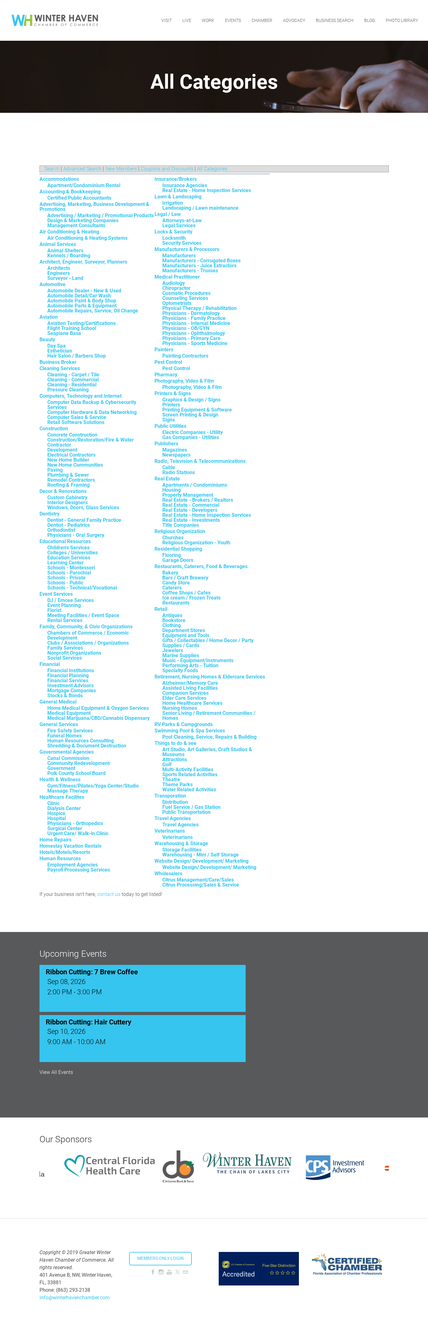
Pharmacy (165, 375)
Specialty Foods (180, 670)
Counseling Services (185, 298)
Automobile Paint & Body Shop (81, 301)
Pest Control (168, 362)
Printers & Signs (172, 393)
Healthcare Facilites (61, 797)
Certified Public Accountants (79, 198)
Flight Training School (71, 328)
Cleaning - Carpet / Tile (73, 375)
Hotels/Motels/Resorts (64, 852)
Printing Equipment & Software (197, 410)
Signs (168, 420)
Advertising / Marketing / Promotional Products (100, 215)
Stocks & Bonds (65, 696)
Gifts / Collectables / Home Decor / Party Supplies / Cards (207, 642)
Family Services (65, 648)
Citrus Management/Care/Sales (198, 880)
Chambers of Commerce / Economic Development (88, 635)
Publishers (166, 444)
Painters (163, 350)
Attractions (174, 759)
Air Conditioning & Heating (69, 232)
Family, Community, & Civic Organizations (86, 627)
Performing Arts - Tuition (190, 665)
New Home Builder (68, 460)
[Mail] (185, 1272)
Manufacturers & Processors (186, 249)
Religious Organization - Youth (196, 543)
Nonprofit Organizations (74, 653)
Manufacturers (179, 256)
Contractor (59, 445)
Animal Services (57, 244)
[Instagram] (161, 1272)
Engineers (58, 273)
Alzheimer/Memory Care (190, 683)
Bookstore (173, 620)
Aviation (48, 317)
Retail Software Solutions (75, 422)
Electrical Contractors (71, 455)
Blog (369, 20)
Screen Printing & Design (190, 415)
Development (62, 450)
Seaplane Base (64, 333)
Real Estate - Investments (191, 520)
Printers (171, 405)
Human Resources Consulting (80, 741)
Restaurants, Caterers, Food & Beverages (201, 566)
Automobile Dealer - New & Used (84, 291)
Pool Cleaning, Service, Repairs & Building (209, 737)
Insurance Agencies (184, 185)
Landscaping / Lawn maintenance (200, 208)
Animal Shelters (65, 251)
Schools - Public (65, 583)
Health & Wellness (60, 780)
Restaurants (176, 603)
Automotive (52, 284)
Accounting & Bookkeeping (70, 192)
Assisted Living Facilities (190, 688)
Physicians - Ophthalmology (193, 333)
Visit (166, 20)
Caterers (172, 588)
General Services (58, 724)
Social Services (64, 658)
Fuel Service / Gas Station (191, 807)
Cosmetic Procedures (186, 293)
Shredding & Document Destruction (86, 746)
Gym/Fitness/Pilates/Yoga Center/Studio (93, 786)
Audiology (173, 283)
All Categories (212, 169)
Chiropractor (176, 288)
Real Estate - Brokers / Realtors (197, 500)
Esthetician (59, 351)
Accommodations (59, 179)
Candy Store (176, 583)
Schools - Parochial (69, 573)
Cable (168, 467)
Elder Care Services (184, 698)
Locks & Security (173, 232)
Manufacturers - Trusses (190, 271)
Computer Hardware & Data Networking (92, 412)
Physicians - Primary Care (191, 338)
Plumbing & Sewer (68, 475)
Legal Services (179, 225)
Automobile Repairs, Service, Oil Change (92, 311)
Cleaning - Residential (72, 385)
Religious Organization (179, 531)
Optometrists (176, 303)
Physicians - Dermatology (191, 313)
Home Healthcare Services (192, 703)
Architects (58, 268)
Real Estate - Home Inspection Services (206, 190)
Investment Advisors (70, 685)
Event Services (56, 594)
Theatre (171, 780)
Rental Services (64, 620)
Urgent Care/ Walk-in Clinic (77, 833)
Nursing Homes (179, 708)
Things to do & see (175, 743)
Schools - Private (66, 578)
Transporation (170, 796)
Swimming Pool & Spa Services (189, 731)
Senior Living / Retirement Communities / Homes (208, 715)
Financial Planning (68, 675)
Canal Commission (68, 758)
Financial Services (67, 680)
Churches (173, 538)
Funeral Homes (64, 736)
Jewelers (172, 650)
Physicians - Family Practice (194, 318)
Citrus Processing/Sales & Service (200, 885)
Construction (53, 429)
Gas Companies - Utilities (190, 437)
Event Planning (64, 605)
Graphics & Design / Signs (191, 400)
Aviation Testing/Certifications (81, 323)
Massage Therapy (67, 791)
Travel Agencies (172, 818)
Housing (171, 490)
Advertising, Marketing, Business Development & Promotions (94, 206)
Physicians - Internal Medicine (196, 323)
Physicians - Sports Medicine (194, 343)
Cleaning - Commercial (73, 380)
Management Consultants (76, 225)
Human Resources (60, 858)
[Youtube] (169, 1272)
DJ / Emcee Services (70, 600)
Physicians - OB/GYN (185, 328)
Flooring (171, 555)
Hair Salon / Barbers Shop (76, 356)
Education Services (68, 558)
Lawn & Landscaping (177, 197)
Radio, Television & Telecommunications (200, 461)
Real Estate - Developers (189, 510)
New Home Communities (75, 465)
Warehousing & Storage (181, 843)
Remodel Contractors (71, 480)
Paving (55, 470)
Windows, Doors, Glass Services (83, 507)
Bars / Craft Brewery (185, 578)
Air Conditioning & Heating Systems (87, 238)
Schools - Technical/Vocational (82, 588)
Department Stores (183, 630)
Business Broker (57, 362)
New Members (121, 169)
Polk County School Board (76, 773)
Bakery (170, 573)
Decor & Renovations (62, 491)
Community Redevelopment (78, 763)
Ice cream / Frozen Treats (191, 598)
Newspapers (176, 455)
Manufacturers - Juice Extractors (199, 266)
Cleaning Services (59, 368)
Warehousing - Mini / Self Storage (200, 855)
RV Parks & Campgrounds (183, 724)
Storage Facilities (181, 850)
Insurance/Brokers (175, 179)
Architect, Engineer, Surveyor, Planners (83, 262)
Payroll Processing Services (78, 870)
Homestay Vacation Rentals (70, 846)
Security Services (181, 243)
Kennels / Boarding (68, 256)
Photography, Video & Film (184, 381)
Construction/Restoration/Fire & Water (90, 440)
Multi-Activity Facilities (187, 769)
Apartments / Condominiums (194, 485)
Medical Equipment (69, 713)
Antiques (172, 615)
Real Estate (167, 479)
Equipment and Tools (185, 635)
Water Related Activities (189, 790)
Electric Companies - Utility (192, 432)
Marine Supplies (180, 655)
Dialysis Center (64, 808)
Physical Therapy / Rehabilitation (199, 308)
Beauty (47, 340)
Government (61, 768)
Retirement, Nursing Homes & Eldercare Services (209, 677)
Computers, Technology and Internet (80, 396)
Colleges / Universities (72, 553)
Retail (160, 609)
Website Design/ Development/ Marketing (201, 861)
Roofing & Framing (68, 485)
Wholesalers (168, 874)
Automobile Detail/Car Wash (79, 296)
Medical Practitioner (177, 277)
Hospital (56, 818)
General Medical (57, 702)
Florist (54, 610)
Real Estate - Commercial (190, 505)
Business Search (334, 20)
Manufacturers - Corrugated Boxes (201, 261)
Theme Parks (177, 785)
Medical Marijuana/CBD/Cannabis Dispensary (98, 718)
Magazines (174, 450)
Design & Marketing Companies (82, 220)
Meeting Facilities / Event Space (83, 615)
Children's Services (68, 548)
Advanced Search (82, 169)
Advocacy (294, 20)
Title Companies (180, 525)
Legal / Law (167, 214)
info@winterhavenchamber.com (74, 1298)
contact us (108, 894)
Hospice (56, 813)
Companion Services (185, 693)
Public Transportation (186, 812)
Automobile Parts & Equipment (82, 306)
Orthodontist (61, 530)
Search (52, 169)
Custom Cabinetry (67, 497)
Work (208, 20)
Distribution (175, 802)
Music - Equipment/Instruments (197, 660)
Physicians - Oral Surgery (75, 535)
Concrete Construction (72, 435)
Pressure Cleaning (68, 390)
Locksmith (174, 238)
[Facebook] (152, 1272)
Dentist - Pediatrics (68, 525)
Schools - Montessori (71, 568)
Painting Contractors (185, 356)
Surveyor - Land (65, 278)
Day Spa (56, 346)
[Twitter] (177, 1272)
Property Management (187, 495)
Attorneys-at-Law (182, 220)
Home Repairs (55, 840)
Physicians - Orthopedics (75, 823)
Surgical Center (64, 828)
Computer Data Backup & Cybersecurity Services (91, 404)
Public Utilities (170, 426)
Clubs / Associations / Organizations (88, 643)
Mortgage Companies (71, 691)
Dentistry (49, 514)
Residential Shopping (178, 549)
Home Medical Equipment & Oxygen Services (98, 708)
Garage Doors (177, 560)
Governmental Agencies (66, 752)
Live (186, 20)
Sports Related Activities (189, 774)
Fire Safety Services (70, 731)
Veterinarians (169, 831)
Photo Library (402, 20)
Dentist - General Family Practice (84, 520)
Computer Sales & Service (76, 417)
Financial (49, 664)
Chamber (262, 20)
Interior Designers (67, 502)
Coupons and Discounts (167, 169)
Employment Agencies (72, 865)
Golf (167, 764)
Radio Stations (178, 472)
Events (233, 20)
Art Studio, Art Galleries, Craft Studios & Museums (207, 751)
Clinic (53, 803)
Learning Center (65, 563)
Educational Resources (65, 541)
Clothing (171, 625)
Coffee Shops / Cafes (186, 593)
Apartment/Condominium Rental (83, 185)
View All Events (56, 1072)
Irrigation (172, 203)
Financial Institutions (70, 670)
